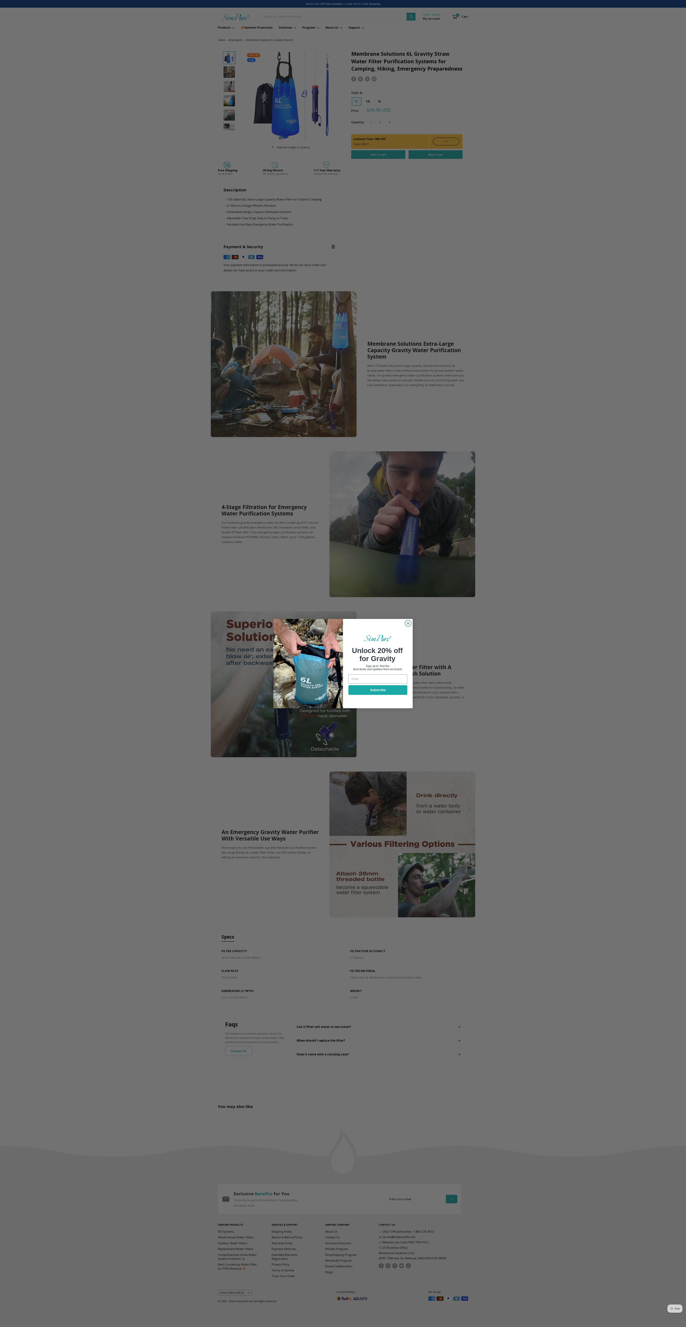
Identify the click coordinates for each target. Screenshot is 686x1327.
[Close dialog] (408, 623)
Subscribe (378, 690)
